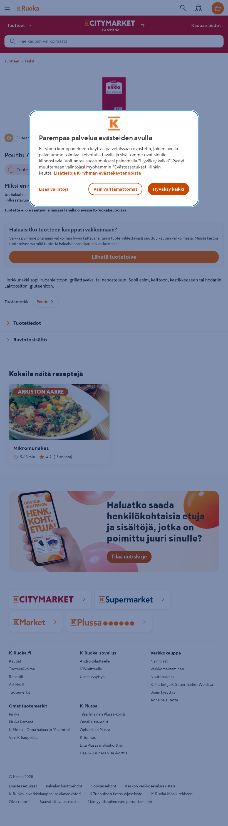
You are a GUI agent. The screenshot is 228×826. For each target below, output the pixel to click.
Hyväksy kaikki (168, 189)
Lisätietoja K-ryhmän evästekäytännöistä (97, 173)
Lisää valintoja (54, 189)
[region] (114, 158)
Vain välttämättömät (115, 189)
